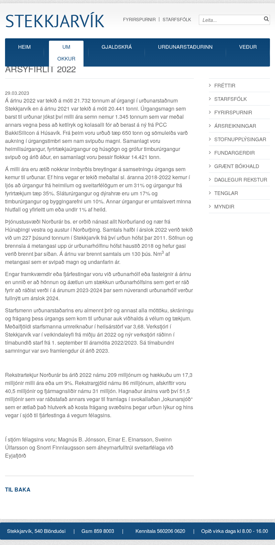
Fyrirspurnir (139, 19)
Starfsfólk (177, 19)
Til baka (18, 489)
